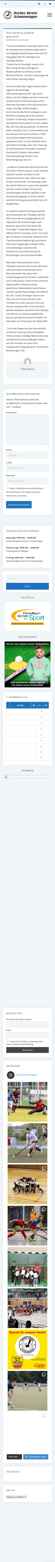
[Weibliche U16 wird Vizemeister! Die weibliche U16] (27, 1184)
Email (8, 1030)
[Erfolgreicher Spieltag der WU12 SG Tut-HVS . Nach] (27, 1226)
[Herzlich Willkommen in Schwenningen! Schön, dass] (27, 1308)
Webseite (10, 475)
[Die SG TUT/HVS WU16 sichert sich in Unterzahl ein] (27, 1143)
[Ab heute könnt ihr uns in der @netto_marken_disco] (27, 1349)
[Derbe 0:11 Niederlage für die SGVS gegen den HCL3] (27, 1102)
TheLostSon (27, 369)
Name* (9, 449)
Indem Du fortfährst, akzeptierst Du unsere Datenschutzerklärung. (24, 1043)
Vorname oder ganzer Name (19, 1019)
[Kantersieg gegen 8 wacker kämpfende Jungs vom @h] (27, 1391)
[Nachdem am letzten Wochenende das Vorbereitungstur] (27, 1267)
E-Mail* (9, 462)
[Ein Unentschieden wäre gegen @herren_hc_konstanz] (27, 1432)
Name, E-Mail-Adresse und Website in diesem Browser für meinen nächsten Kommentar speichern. (24, 492)
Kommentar (11, 412)
